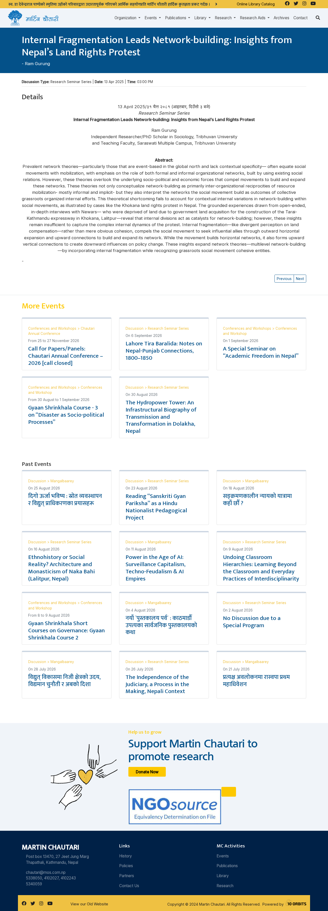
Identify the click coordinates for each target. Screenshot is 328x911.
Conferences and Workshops (52, 328)
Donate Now (147, 771)
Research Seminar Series (168, 328)
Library (223, 875)
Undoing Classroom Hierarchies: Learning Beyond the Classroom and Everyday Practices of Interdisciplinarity (261, 568)
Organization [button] (126, 17)
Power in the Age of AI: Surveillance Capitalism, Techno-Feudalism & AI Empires (156, 568)
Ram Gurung (37, 63)
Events (223, 856)
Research (225, 885)
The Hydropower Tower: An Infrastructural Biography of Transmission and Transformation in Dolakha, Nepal (161, 417)
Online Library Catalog (256, 4)
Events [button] (151, 17)
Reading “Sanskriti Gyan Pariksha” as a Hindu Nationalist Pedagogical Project (156, 507)
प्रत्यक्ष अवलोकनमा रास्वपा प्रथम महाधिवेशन (256, 680)
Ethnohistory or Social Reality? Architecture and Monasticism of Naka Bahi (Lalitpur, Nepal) (61, 568)
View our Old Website (89, 904)
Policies (126, 865)
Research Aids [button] (253, 17)
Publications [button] (176, 17)
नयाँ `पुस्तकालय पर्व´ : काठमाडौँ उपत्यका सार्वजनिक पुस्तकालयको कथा (161, 625)
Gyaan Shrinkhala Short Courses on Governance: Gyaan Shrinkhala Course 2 (66, 630)
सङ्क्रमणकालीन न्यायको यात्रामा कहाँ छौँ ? (257, 499)
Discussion (135, 328)
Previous (284, 278)
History (125, 856)
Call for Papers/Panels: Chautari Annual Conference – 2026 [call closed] (65, 356)
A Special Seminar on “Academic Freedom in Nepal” (261, 352)
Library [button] (201, 17)
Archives (281, 17)
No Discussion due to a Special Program (252, 621)
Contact (300, 17)
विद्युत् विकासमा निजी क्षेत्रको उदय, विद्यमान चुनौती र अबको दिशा (64, 680)
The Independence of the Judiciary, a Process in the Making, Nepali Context (157, 684)
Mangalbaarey (62, 481)
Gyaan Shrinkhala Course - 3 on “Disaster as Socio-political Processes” (66, 415)
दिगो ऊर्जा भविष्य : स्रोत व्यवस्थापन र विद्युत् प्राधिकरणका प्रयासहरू (65, 499)
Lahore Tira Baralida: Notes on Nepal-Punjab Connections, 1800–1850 (164, 351)
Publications (227, 865)
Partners (126, 875)
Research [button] (224, 17)
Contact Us (129, 885)
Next (300, 278)
